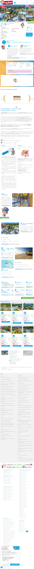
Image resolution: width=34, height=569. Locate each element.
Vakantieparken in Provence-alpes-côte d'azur (8, 494)
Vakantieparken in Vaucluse (22, 486)
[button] (5, 51)
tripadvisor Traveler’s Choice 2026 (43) (7, 525)
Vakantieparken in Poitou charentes (7, 493)
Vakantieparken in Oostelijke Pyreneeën (24, 481)
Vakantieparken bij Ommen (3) (6, 529)
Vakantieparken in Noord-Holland (23, 505)
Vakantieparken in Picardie (6, 497)
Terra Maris (3, 273)
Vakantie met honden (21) (6, 526)
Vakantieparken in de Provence (7, 544)
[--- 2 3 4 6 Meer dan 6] (23, 65)
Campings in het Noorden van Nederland (8, 567)
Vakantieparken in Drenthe (22, 504)
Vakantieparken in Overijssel (22, 503)
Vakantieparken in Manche (22, 502)
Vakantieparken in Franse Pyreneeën (7, 491)
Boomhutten (4, 543)
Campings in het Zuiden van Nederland (8, 568)
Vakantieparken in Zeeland (6, 481)
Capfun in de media (21, 524)
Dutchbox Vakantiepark (22, 522)
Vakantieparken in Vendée (22, 483)
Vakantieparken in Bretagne (6, 488)
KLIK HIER (6, 321)
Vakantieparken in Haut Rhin (22, 500)
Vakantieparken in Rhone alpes (7, 495)
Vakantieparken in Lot (21, 482)
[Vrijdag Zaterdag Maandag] (30, 66)
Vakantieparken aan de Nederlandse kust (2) (8, 527)
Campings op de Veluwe (6, 566)
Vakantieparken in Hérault (22, 480)
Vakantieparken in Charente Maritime (23, 484)
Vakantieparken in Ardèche (22, 487)
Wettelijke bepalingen (21, 526)
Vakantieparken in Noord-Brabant (23, 506)
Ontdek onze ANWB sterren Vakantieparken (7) (8, 522)
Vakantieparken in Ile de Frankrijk (7, 489)
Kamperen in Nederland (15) (6, 520)
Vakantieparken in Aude (22, 478)
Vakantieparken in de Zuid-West (7, 545)
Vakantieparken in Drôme (22, 488)
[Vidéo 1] (30, 7)
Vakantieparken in (21, 508)
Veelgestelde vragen (21, 521)
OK (27, 531)
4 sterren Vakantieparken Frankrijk (7, 540)
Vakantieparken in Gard (22, 479)
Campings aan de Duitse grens (6, 565)
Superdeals (20, 523)
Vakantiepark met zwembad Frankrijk (7, 542)
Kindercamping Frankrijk (6, 541)
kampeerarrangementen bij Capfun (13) (8, 519)
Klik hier (3, 187)
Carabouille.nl (20, 525)
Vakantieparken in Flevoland (6, 482)
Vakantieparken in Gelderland (22, 501)
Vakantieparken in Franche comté (7, 496)
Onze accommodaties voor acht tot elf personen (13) (9, 523)
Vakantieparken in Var (21, 485)
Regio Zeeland (3, 24)
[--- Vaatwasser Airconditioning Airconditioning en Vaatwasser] (23, 68)
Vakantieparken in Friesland (6, 483)
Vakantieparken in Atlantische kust (7, 487)
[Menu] (33, 3)
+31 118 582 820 (4, 25)
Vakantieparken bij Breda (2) (6, 528)
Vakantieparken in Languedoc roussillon (8, 490)
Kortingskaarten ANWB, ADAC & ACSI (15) (8, 521)
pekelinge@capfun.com (13, 357)
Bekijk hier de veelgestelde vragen (15, 360)
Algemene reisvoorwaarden (22, 527)
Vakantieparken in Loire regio (6, 492)
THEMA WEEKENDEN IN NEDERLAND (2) (8, 524)
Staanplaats (10, 66)
